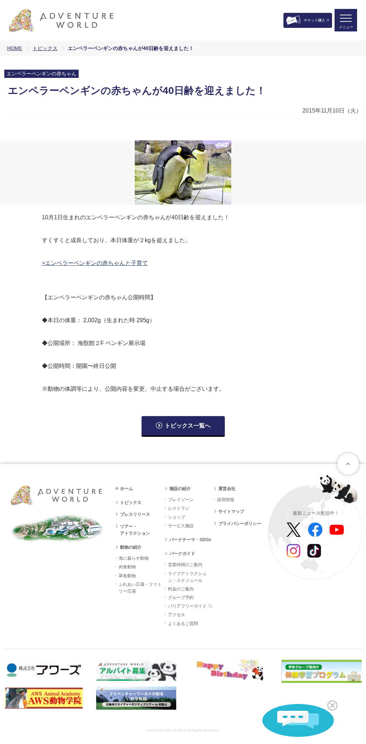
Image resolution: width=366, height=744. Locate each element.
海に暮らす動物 (134, 558)
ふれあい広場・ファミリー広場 (140, 588)
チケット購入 (314, 20)
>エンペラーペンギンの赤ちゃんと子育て (95, 263)
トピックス (45, 48)
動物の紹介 (131, 547)
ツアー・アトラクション (135, 530)
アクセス (176, 614)
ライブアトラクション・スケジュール (187, 577)
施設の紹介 (180, 488)
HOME (14, 48)
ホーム (126, 488)
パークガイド (182, 553)
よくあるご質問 (183, 623)
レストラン (178, 508)
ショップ (176, 517)
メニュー (346, 27)
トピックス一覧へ (188, 426)
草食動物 (127, 575)
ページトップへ (348, 464)
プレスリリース (135, 514)
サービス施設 (181, 525)
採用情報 (225, 499)
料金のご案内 (181, 588)
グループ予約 (181, 597)
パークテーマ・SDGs (190, 539)
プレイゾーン (181, 499)
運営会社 (227, 488)
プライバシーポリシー (239, 523)
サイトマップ (231, 511)
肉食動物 (127, 566)
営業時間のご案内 (185, 564)
